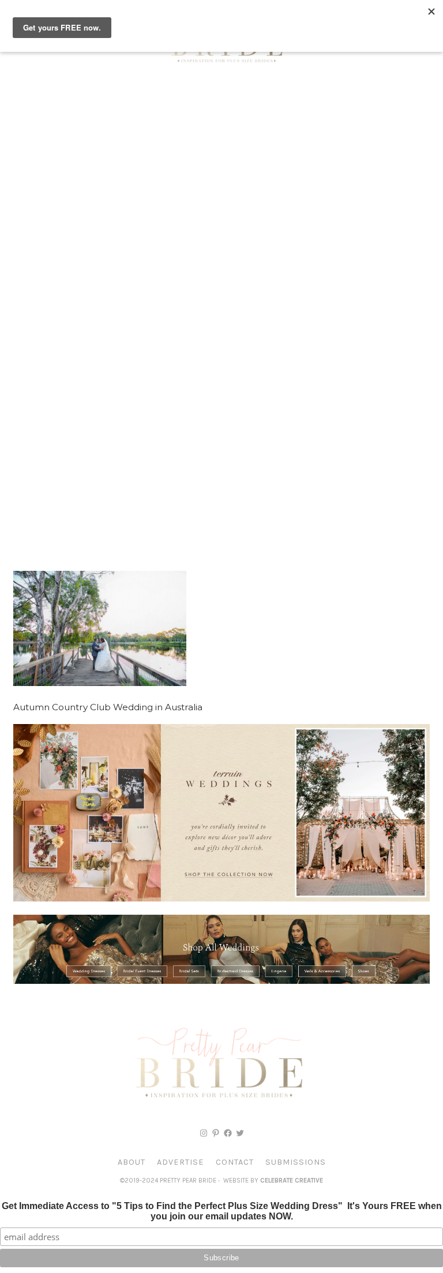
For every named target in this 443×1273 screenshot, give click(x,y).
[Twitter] (240, 1133)
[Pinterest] (215, 1133)
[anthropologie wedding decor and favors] (221, 898)
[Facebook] (227, 1133)
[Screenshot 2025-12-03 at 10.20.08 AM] (221, 980)
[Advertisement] (221, 167)
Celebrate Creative (291, 1180)
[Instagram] (203, 1133)
